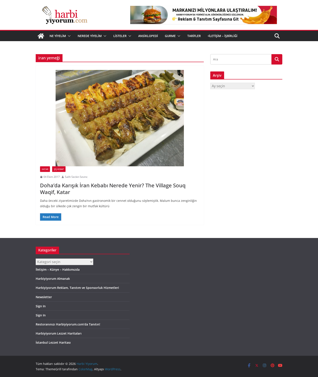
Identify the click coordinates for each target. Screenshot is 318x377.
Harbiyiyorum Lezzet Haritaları (59, 333)
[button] (68, 36)
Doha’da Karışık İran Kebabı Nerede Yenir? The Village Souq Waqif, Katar (113, 189)
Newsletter (44, 297)
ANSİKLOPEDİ (148, 36)
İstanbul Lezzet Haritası (53, 342)
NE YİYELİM (58, 36)
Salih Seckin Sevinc (76, 177)
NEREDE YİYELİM (90, 36)
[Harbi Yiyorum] (41, 36)
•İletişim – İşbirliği (222, 36)
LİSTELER (120, 36)
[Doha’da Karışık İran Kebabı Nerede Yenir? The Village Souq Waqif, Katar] (119, 118)
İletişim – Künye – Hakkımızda (58, 269)
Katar (45, 169)
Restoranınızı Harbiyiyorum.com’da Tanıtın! (68, 324)
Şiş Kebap (59, 169)
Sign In (41, 306)
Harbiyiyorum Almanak (53, 279)
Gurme (170, 36)
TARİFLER (194, 36)
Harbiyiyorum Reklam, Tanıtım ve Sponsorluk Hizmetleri (77, 288)
